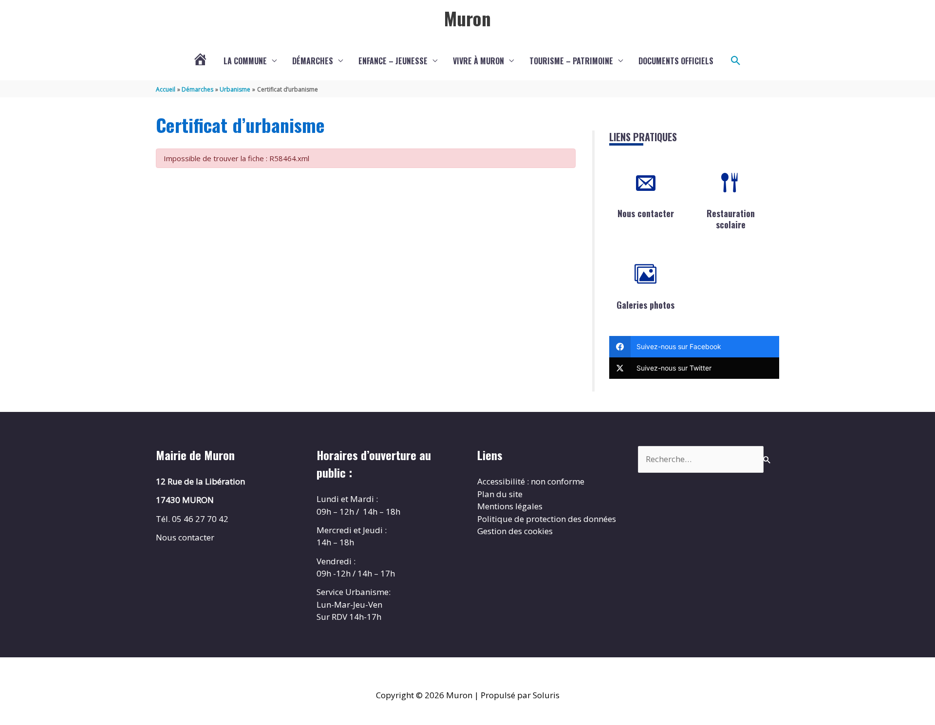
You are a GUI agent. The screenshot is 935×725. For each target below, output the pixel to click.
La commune (245, 61)
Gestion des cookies (515, 531)
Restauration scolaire (731, 219)
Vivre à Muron (478, 61)
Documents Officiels (675, 61)
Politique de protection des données (546, 518)
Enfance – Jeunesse (393, 61)
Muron (467, 18)
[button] (735, 61)
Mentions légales (509, 506)
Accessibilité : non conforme (530, 481)
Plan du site (500, 494)
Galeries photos (645, 304)
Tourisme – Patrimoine (571, 61)
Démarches (312, 61)
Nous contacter (645, 213)
